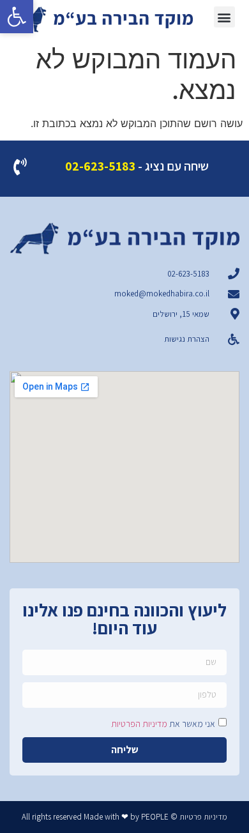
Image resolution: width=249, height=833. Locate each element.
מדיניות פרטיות (203, 816)
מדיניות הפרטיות (139, 723)
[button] (16, 16)
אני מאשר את (163, 723)
